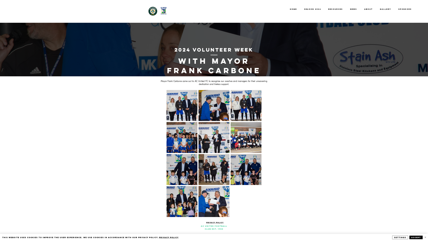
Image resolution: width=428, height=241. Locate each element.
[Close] (425, 237)
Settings (400, 237)
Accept (416, 237)
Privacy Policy (169, 237)
